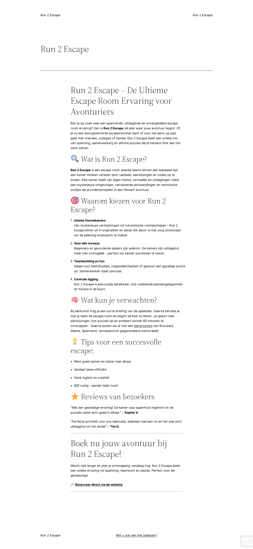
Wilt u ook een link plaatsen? (136, 535)
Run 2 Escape (50, 15)
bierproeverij (143, 326)
